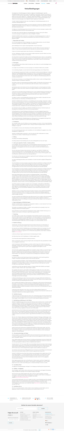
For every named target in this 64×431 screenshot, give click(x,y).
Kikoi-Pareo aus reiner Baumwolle (25, 414)
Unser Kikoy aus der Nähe (24, 419)
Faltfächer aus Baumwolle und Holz (25, 417)
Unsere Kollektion (31, 3)
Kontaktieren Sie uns (48, 416)
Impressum (34, 418)
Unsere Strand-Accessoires (37, 414)
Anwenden (10, 422)
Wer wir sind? (35, 413)
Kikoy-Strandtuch (22, 413)
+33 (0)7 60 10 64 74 (48, 413)
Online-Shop (43, 3)
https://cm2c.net (37, 383)
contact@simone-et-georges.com (50, 414)
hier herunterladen (18, 231)
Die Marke (25, 3)
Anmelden (48, 3)
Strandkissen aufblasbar (23, 415)
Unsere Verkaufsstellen (48, 417)
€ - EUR (46, 424)
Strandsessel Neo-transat (24, 418)
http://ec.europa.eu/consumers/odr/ (22, 377)
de (46, 420)
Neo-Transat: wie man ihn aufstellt (25, 420)
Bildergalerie (38, 3)
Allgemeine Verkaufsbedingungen (38, 417)
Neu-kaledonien (49, 422)
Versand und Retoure (48, 418)
